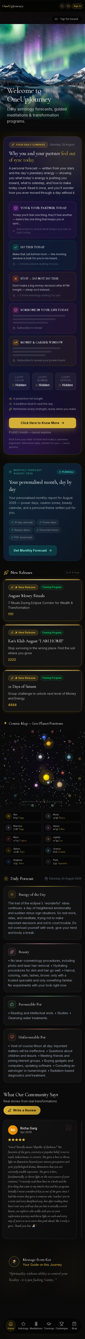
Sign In (77, 6)
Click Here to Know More (40, 423)
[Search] (62, 6)
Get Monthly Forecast (30, 550)
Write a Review (24, 1110)
